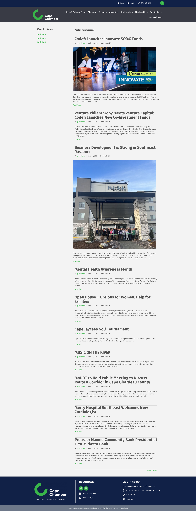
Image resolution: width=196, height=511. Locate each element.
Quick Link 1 (41, 34)
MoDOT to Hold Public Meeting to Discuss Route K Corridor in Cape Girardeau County (113, 380)
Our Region (155, 12)
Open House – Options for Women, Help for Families (113, 299)
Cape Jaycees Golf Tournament (102, 329)
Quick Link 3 (41, 42)
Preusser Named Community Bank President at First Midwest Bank (116, 441)
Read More (77, 105)
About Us (113, 12)
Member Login (155, 17)
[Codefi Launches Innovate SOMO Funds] (114, 69)
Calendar (103, 12)
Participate (126, 12)
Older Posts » (152, 471)
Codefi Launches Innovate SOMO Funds (109, 39)
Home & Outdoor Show (76, 12)
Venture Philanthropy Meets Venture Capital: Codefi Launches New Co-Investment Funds (114, 115)
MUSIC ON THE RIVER (92, 352)
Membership (140, 12)
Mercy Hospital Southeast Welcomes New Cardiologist (111, 409)
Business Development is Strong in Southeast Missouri (115, 149)
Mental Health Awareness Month (103, 269)
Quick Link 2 (41, 38)
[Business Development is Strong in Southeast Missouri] (114, 205)
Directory (92, 12)
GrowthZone (124, 508)
